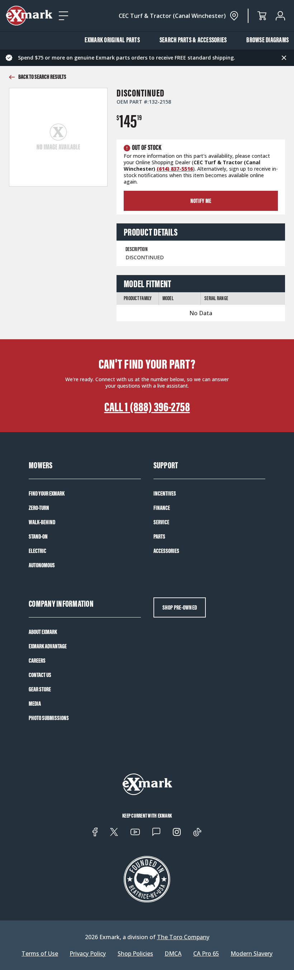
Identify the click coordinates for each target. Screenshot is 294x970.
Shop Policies (135, 953)
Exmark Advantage (48, 646)
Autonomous (42, 565)
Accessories (166, 550)
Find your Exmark (47, 493)
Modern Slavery (251, 953)
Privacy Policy (88, 953)
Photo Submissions (49, 717)
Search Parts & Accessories (193, 40)
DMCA (173, 953)
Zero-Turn (39, 507)
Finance (161, 507)
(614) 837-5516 (175, 168)
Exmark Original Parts (112, 40)
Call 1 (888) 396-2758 (147, 407)
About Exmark (43, 631)
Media (35, 703)
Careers (37, 660)
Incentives (164, 493)
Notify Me (200, 201)
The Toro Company (183, 937)
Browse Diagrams (267, 40)
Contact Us (40, 674)
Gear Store (40, 689)
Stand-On (38, 536)
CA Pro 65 (206, 953)
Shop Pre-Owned (179, 607)
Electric (37, 550)
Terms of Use (40, 953)
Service (161, 522)
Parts (159, 536)
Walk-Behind (42, 522)
